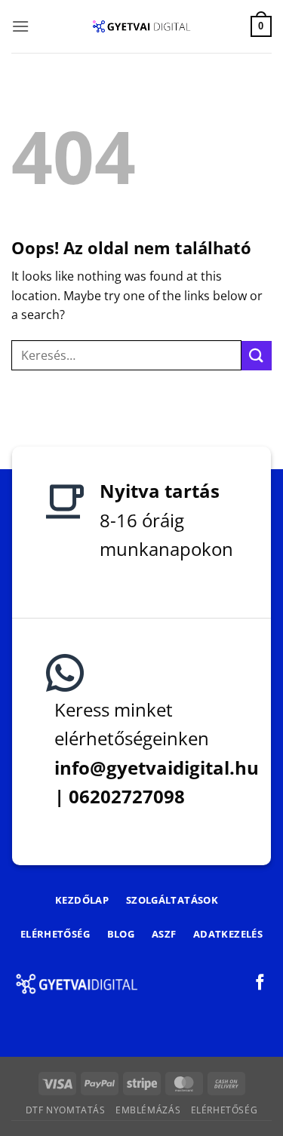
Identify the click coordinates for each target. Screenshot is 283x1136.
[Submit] (256, 355)
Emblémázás (147, 1110)
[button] (20, 26)
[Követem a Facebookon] (260, 983)
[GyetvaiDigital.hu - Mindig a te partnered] (141, 26)
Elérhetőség (224, 1110)
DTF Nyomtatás (66, 1110)
